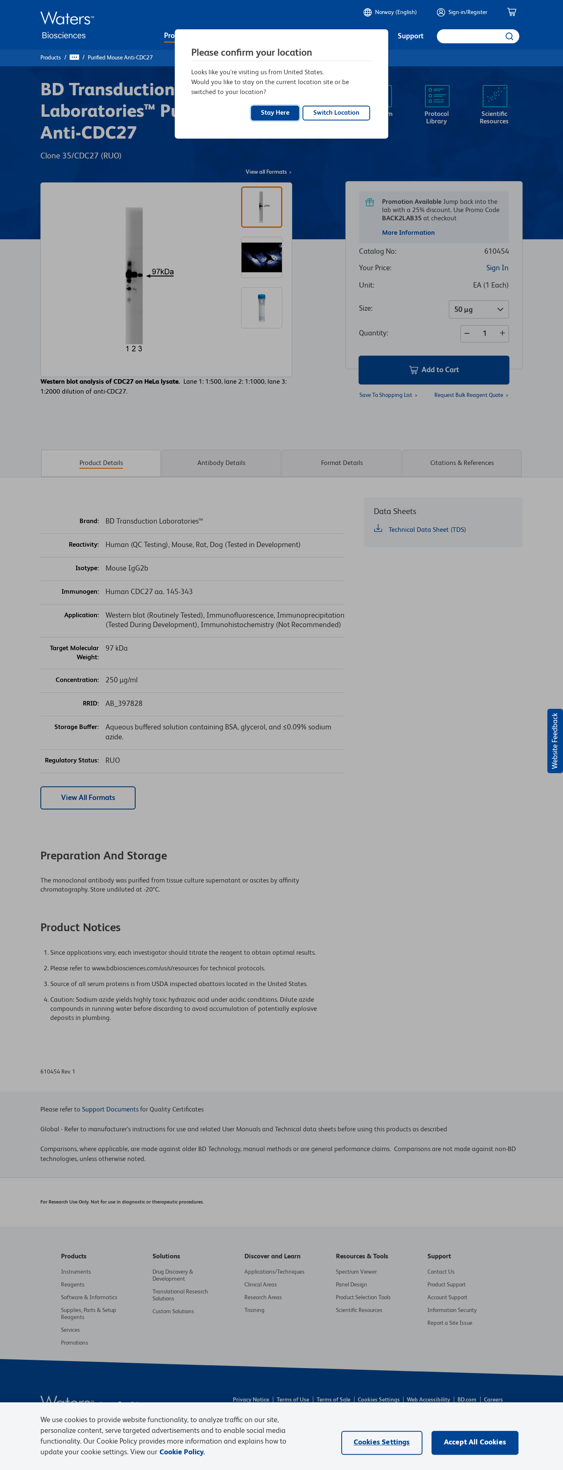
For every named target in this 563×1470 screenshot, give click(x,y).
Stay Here (275, 113)
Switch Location (336, 113)
